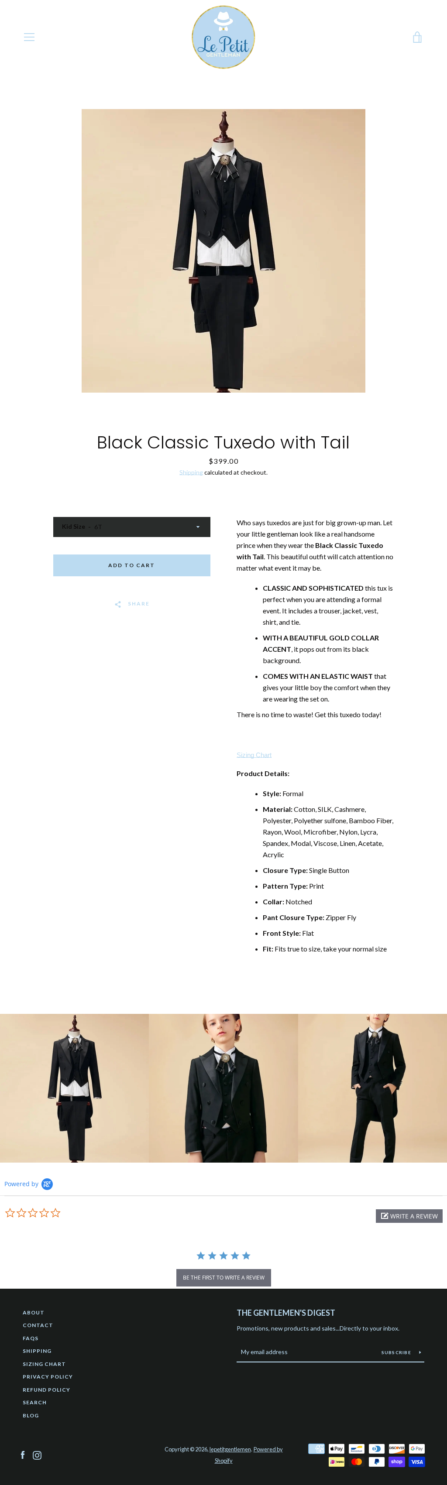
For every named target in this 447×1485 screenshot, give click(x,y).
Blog (31, 1415)
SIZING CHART (44, 1364)
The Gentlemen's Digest (286, 1312)
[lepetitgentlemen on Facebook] (22, 1454)
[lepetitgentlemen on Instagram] (37, 1454)
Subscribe (397, 1352)
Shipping (191, 472)
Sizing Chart (254, 755)
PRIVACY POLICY (48, 1376)
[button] (409, 1216)
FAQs (30, 1338)
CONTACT (38, 1325)
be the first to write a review (224, 1277)
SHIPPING (37, 1351)
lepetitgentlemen (230, 1449)
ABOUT (34, 1312)
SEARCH (35, 1402)
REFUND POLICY (46, 1389)
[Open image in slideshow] (223, 251)
